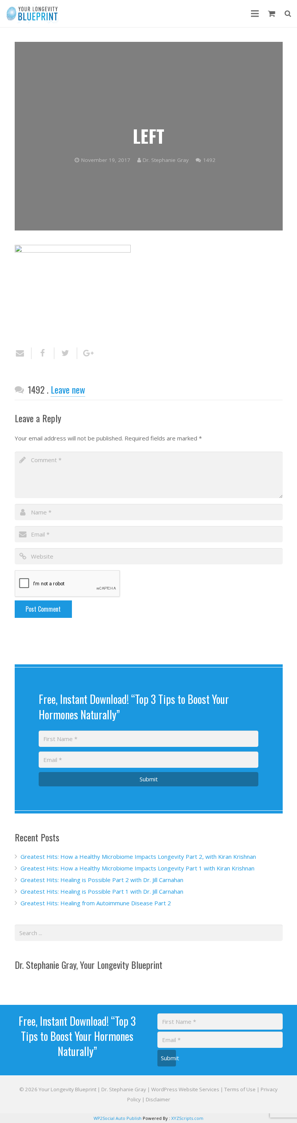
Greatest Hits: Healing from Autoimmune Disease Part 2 (95, 903)
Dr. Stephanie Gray (166, 159)
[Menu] (254, 13)
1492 (209, 159)
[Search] (288, 13)
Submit (149, 779)
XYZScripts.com (187, 1118)
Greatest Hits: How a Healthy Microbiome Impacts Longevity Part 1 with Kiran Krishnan (137, 868)
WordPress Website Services (185, 1089)
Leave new (68, 389)
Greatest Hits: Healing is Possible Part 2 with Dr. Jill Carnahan (101, 880)
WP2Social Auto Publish (118, 1118)
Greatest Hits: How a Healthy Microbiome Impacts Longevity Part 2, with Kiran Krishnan (138, 856)
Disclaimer (158, 1099)
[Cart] (271, 13)
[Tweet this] (66, 353)
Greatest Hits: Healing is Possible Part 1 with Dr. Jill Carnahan (101, 891)
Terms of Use (240, 1089)
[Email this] (23, 353)
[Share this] (43, 353)
